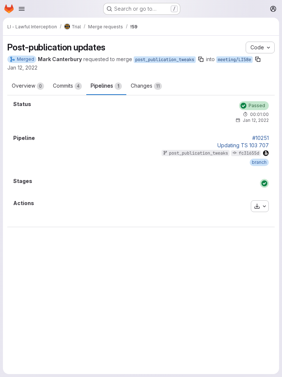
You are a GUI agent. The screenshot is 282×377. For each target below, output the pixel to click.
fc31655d (249, 153)
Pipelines (105, 85)
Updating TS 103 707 (243, 145)
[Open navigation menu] (22, 9)
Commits (66, 85)
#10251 (260, 138)
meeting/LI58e (234, 60)
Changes (145, 85)
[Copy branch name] (200, 59)
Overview (27, 85)
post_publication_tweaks (164, 60)
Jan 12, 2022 (22, 67)
